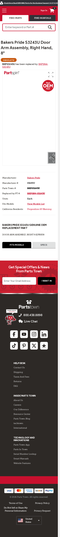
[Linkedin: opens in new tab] (44, 334)
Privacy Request (42, 511)
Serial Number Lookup (25, 454)
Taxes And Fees (21, 377)
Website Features (22, 463)
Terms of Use (15, 503)
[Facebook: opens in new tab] (14, 334)
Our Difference (21, 409)
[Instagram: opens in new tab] (34, 334)
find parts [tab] (15, 18)
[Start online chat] (11, 317)
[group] (28, 111)
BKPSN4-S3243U (36, 193)
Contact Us (19, 367)
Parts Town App (22, 445)
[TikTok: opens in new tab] (14, 346)
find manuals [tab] (42, 18)
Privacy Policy (42, 503)
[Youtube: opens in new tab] (24, 334)
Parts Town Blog (22, 418)
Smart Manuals (21, 458)
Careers (17, 405)
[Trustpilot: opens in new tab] (44, 346)
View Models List (35, 204)
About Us (18, 400)
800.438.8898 (32, 315)
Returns (18, 381)
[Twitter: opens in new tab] (34, 346)
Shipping (18, 372)
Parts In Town (21, 449)
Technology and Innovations (24, 439)
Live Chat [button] (31, 321)
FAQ (16, 386)
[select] (29, 520)
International (20, 428)
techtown (18, 423)
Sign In (44, 10)
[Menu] (4, 10)
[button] (50, 74)
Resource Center (22, 414)
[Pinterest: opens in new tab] (24, 346)
